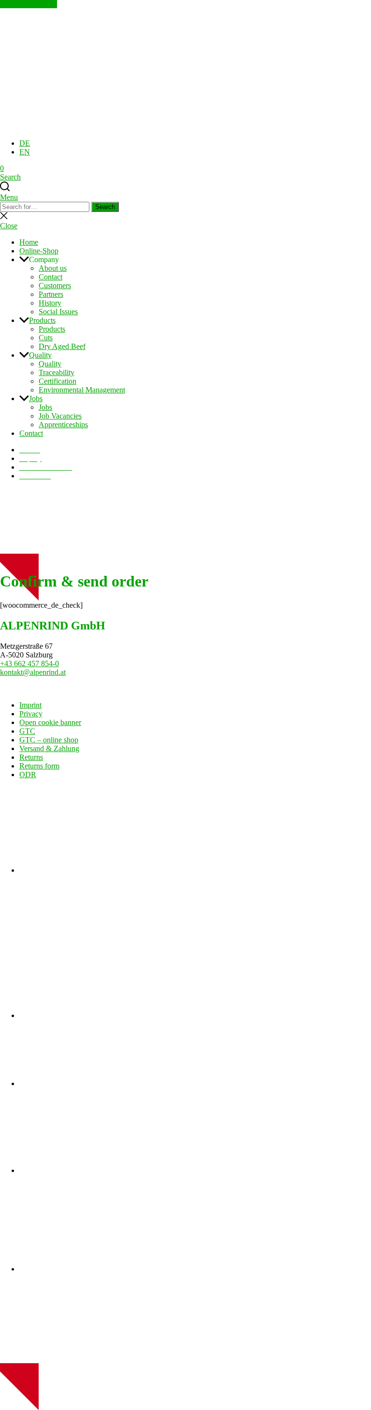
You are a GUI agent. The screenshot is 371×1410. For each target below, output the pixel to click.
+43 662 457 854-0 (29, 663)
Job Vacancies (60, 416)
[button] (195, 259)
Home (28, 242)
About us (53, 268)
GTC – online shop (48, 740)
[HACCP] (91, 1015)
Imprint (30, 705)
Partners (51, 294)
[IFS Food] (91, 870)
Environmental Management (82, 390)
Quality (40, 355)
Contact (50, 277)
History (50, 303)
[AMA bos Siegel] (91, 1170)
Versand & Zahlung (49, 748)
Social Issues (58, 311)
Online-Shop (38, 251)
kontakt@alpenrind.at (33, 672)
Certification (57, 381)
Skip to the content (28, 4)
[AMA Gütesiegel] (91, 1083)
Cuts (46, 338)
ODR (27, 774)
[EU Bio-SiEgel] (91, 1269)
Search (105, 206)
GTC (27, 731)
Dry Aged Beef (62, 346)
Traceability (56, 372)
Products (42, 320)
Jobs (36, 398)
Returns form (39, 766)
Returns (31, 757)
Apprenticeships (63, 424)
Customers (55, 285)
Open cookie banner (50, 722)
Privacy (31, 714)
